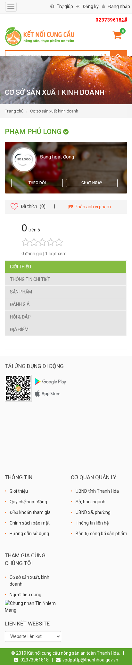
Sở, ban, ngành (90, 501)
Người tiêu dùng (25, 594)
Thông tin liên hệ (92, 523)
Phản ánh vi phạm (92, 206)
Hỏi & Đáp (20, 316)
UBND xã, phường (93, 512)
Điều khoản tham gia (30, 512)
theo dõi (37, 183)
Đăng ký (91, 6)
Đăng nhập (119, 6)
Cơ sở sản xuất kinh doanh (54, 111)
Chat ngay (91, 183)
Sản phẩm (21, 291)
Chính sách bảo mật (30, 523)
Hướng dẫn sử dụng (29, 533)
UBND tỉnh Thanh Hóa (97, 491)
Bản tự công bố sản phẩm (101, 533)
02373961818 (111, 20)
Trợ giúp (65, 6)
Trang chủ (14, 111)
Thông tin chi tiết (30, 279)
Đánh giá (20, 304)
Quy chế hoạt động (28, 501)
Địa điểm (19, 329)
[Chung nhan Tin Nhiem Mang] (33, 606)
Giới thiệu (20, 266)
